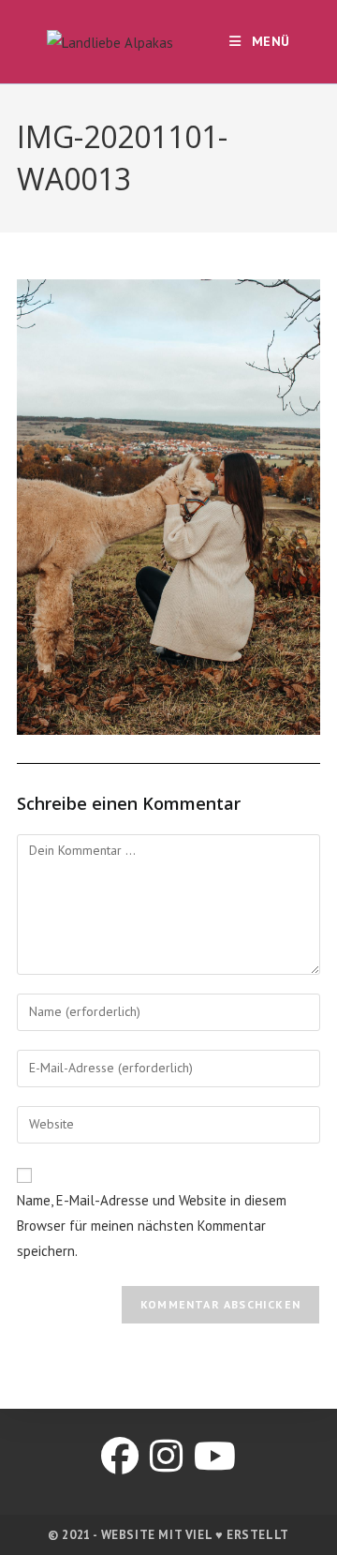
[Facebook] (120, 1455)
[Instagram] (166, 1455)
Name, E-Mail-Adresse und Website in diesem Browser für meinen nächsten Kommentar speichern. (151, 1225)
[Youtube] (215, 1455)
